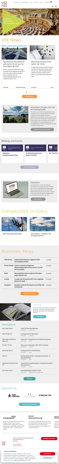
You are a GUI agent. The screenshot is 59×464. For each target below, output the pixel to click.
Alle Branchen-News (29, 293)
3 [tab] (29, 33)
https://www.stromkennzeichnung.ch (40, 421)
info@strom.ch (19, 445)
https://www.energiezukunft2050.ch (14, 422)
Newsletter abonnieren (49, 438)
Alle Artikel (40, 316)
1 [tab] (26, 33)
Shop (31, 2)
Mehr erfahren (38, 199)
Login (40, 2)
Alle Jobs (29, 378)
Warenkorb (48, 2)
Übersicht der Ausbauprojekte (42, 129)
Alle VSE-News (29, 96)
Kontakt (36, 2)
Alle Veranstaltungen (29, 167)
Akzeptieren (47, 454)
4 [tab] (31, 92)
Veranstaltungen (24, 2)
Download (16, 2)
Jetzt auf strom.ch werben (29, 404)
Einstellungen (48, 458)
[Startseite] (4, 6)
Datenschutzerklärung (19, 460)
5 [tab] (32, 33)
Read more (14, 67)
